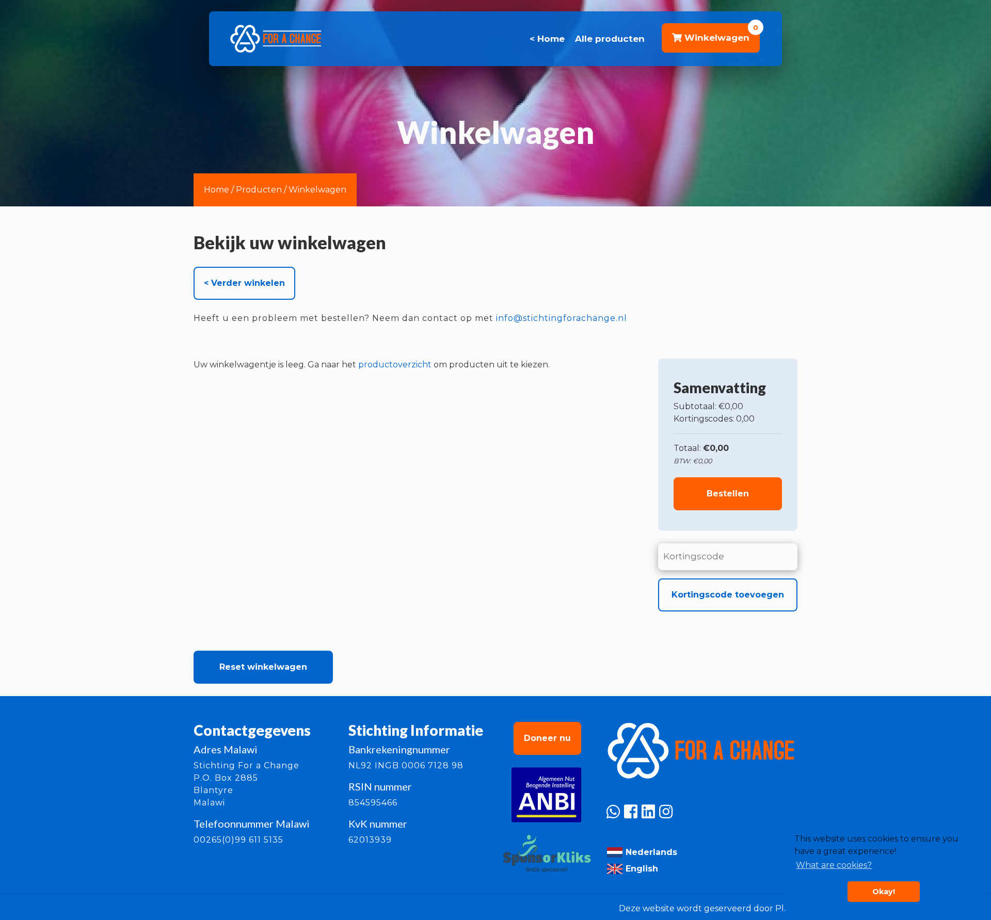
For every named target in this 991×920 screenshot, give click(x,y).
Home (216, 190)
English (640, 869)
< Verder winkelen (244, 283)
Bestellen (728, 493)
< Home (547, 39)
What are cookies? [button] (834, 865)
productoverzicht (394, 364)
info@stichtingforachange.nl (561, 318)
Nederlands (650, 852)
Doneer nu (547, 738)
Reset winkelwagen (263, 667)
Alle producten (610, 39)
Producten (259, 190)
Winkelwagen (317, 190)
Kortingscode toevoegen (728, 595)
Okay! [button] (883, 891)
